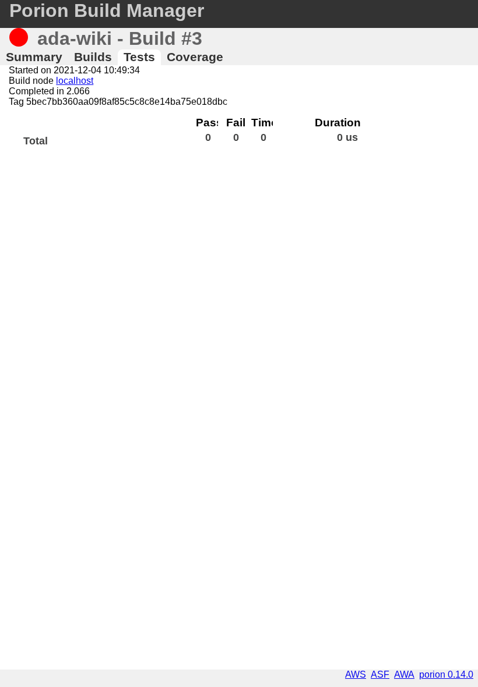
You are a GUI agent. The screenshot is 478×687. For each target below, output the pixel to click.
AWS (355, 674)
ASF (380, 674)
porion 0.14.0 (446, 674)
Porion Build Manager (106, 10)
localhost (74, 81)
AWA (404, 674)
